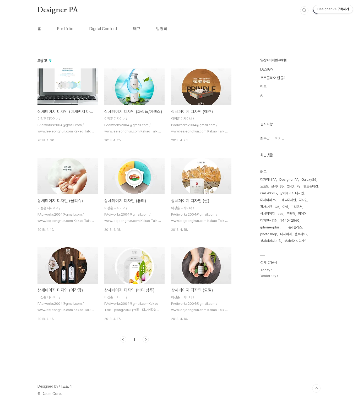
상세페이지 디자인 (292, 193)
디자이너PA (268, 200)
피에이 (302, 214)
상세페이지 (267, 214)
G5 (277, 207)
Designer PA (57, 10)
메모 (263, 86)
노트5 (264, 186)
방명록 (161, 28)
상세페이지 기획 (270, 241)
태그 (136, 28)
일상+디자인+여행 (273, 60)
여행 (285, 207)
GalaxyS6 (308, 179)
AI (261, 95)
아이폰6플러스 (292, 227)
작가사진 (266, 207)
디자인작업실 (269, 220)
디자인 (303, 200)
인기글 (280, 138)
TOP (316, 388)
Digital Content (103, 28)
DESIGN (266, 69)
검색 (304, 10)
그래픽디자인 (287, 200)
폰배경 (290, 214)
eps (281, 214)
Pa (299, 186)
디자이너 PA (268, 179)
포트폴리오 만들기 (273, 78)
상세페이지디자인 (295, 241)
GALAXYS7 (268, 193)
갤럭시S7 (301, 234)
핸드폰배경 (310, 186)
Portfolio (65, 28)
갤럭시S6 (277, 186)
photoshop (268, 234)
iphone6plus (270, 227)
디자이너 (286, 234)
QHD (290, 186)
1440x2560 (289, 220)
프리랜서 (296, 207)
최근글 (265, 138)
